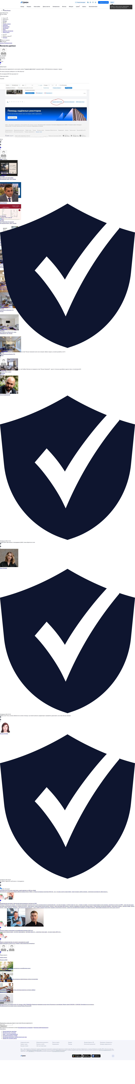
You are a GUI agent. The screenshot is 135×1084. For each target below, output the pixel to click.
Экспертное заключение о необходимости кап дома (15, 1037)
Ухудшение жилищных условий (10, 1035)
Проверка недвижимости (106, 1044)
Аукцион (70, 1042)
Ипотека (64, 6)
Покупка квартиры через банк (9, 1031)
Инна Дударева (3, 568)
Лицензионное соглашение (61, 1050)
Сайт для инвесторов (41, 1046)
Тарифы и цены (24, 1044)
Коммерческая (56, 6)
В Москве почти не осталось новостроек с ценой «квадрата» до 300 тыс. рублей (18, 890)
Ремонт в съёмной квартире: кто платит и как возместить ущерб (14, 942)
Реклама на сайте (40, 1044)
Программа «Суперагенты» (106, 1042)
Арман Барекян (3, 202)
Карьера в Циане (24, 1046)
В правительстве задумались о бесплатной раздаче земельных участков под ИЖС (18, 903)
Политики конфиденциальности (41, 1027)
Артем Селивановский (5, 394)
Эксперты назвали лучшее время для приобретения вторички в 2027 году (16, 930)
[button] (131, 6)
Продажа (29, 6)
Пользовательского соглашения (25, 1027)
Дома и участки (46, 6)
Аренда (22, 6)
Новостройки (37, 6)
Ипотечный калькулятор (89, 1044)
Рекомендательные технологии (58, 1051)
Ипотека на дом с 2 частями (9, 1032)
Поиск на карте (55, 1042)
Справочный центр (25, 1042)
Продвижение (55, 1044)
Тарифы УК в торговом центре (10, 1038)
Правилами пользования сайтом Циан (34, 1050)
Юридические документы (42, 1042)
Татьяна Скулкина (4, 733)
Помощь (70, 1044)
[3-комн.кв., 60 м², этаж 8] (8, 364)
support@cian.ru (31, 1051)
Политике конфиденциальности (105, 1050)
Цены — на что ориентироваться (10, 1034)
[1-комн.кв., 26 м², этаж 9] (8, 165)
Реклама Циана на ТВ (89, 1042)
